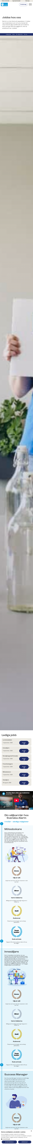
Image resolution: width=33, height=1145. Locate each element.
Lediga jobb (8, 34)
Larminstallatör (7, 740)
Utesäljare (6, 780)
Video (13, 34)
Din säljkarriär (19, 34)
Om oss (25, 34)
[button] (16, 1139)
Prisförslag (23, 4)
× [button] (31, 1131)
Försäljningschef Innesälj (10, 756)
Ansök (24, 742)
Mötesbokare (7, 772)
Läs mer (25, 1137)
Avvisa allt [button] (25, 1142)
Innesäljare (6, 748)
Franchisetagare (8, 764)
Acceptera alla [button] (9, 1142)
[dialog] (16, 1137)
